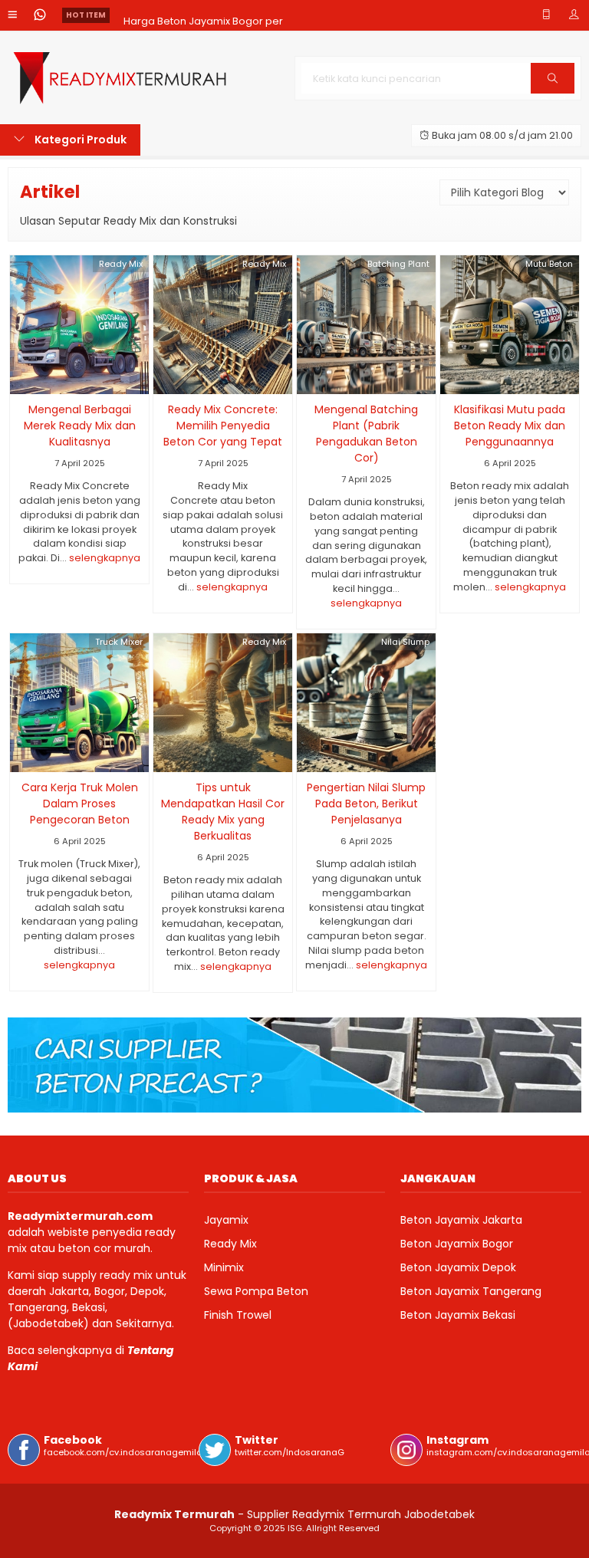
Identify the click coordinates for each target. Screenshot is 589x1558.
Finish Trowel (237, 1315)
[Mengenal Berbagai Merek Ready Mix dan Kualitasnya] (79, 323)
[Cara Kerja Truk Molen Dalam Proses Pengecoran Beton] (79, 701)
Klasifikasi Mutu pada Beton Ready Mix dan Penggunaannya (509, 425)
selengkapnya (104, 557)
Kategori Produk (79, 139)
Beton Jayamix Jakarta (461, 1220)
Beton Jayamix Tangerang (470, 1291)
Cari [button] (552, 93)
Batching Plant (398, 264)
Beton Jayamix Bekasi (457, 1315)
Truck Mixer (119, 642)
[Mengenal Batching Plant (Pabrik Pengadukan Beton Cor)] (366, 323)
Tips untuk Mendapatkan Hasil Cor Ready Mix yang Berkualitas (223, 811)
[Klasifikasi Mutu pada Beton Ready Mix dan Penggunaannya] (509, 323)
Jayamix (226, 1220)
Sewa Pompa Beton (256, 1291)
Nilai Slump (405, 642)
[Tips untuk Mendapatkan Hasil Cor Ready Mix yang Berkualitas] (222, 701)
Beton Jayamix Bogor (456, 1243)
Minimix (224, 1267)
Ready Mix (121, 264)
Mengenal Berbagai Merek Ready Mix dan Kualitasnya (80, 425)
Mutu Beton (549, 264)
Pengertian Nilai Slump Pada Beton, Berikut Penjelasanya (366, 803)
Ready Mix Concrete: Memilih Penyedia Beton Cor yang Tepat (222, 425)
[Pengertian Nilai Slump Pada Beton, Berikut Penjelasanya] (366, 701)
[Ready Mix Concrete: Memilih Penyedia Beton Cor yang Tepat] (222, 323)
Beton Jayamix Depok (458, 1267)
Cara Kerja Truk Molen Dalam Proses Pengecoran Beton (79, 803)
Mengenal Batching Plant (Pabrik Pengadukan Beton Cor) (366, 433)
